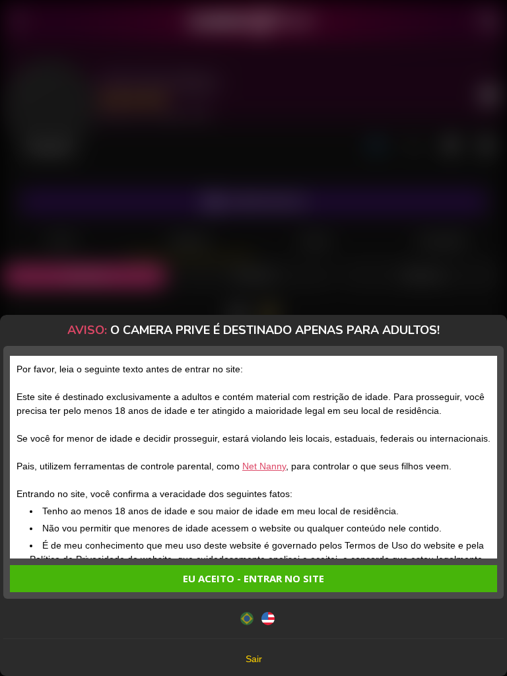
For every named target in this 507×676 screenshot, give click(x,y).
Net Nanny (264, 466)
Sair (254, 659)
